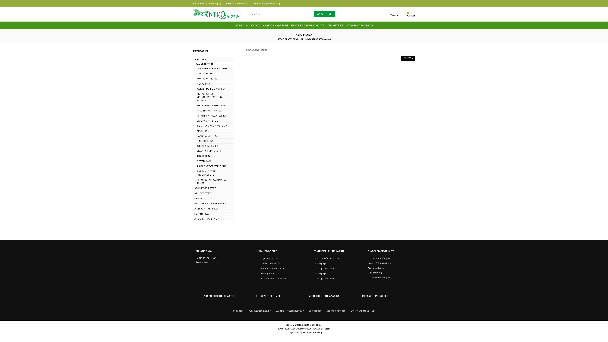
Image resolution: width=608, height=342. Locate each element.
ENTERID (325, 328)
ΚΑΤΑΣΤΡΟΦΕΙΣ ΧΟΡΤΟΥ (211, 89)
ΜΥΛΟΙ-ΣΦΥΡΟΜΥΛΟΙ (209, 151)
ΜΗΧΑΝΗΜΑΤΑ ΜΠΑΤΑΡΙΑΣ (212, 105)
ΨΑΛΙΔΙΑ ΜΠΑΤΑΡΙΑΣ (209, 110)
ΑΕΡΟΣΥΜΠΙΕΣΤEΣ (205, 188)
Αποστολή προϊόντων (237, 4)
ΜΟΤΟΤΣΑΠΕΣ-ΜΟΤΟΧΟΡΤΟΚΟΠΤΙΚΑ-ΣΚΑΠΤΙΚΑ (210, 97)
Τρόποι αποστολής (270, 263)
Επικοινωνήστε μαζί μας (267, 4)
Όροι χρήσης (268, 273)
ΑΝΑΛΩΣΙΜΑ (204, 156)
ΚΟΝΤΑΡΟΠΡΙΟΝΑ (207, 78)
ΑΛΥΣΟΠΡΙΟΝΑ (205, 73)
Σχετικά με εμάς (270, 258)
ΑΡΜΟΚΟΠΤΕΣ (202, 193)
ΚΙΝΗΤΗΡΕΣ (203, 131)
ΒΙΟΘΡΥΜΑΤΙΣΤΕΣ (207, 121)
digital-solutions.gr (312, 325)
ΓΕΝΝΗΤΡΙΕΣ (335, 25)
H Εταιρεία (198, 4)
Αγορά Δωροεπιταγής (260, 311)
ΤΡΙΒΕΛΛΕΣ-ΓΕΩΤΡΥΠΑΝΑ (211, 166)
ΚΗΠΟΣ (255, 25)
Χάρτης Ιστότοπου (325, 268)
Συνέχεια (408, 58)
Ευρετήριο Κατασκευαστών (290, 311)
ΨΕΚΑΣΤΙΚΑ (203, 83)
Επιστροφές (321, 263)
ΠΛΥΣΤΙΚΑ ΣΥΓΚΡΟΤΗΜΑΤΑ (308, 25)
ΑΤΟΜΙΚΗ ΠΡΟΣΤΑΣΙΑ (359, 25)
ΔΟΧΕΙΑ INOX (204, 161)
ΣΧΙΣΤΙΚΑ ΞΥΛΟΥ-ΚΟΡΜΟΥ (212, 126)
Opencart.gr (316, 332)
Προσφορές (215, 4)
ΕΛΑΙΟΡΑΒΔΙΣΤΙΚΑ (207, 136)
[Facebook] (413, 3)
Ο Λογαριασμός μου (380, 258)
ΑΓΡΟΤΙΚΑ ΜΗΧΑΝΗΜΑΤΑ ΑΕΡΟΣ (303, 39)
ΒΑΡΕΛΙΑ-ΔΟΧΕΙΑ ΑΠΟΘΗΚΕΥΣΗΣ (206, 173)
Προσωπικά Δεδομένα (272, 268)
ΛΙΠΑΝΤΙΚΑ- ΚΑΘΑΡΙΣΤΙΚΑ (211, 115)
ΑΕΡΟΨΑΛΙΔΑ (325, 39)
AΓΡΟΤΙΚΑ (241, 25)
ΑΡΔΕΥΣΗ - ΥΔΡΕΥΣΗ (275, 25)
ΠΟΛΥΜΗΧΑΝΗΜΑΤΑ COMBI (212, 68)
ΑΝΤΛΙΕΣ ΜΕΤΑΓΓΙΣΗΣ (209, 146)
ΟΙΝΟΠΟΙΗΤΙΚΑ (205, 141)
